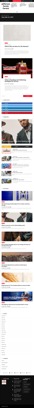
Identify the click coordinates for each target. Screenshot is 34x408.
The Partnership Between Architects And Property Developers (17, 395)
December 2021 (4, 346)
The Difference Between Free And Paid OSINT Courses (15, 304)
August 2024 (3, 321)
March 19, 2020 (15, 149)
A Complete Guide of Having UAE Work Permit (19, 150)
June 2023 (3, 338)
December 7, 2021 (15, 178)
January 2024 (4, 334)
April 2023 (3, 342)
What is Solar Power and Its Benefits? (18, 179)
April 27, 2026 (23, 3)
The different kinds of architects (17, 172)
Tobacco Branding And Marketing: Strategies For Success (15, 80)
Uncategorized (4, 368)
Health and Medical (4, 362)
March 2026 (3, 319)
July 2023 (3, 336)
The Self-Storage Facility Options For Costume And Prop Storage (14, 5)
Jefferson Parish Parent (6, 6)
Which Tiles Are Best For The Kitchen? (17, 46)
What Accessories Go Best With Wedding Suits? (23, 5)
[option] (17, 131)
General (6, 76)
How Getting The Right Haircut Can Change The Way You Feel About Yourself (17, 391)
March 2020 (3, 354)
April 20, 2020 (15, 156)
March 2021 (3, 348)
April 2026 (3, 317)
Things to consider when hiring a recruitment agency (20, 157)
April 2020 (3, 352)
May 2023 (3, 340)
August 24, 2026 (14, 3)
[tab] (6, 146)
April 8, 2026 (31, 3)
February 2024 (4, 332)
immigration (3, 364)
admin (12, 83)
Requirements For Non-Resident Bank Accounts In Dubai (16, 285)
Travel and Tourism (5, 366)
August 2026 (3, 315)
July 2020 (3, 350)
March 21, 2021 (15, 171)
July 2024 (3, 323)
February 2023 (4, 344)
